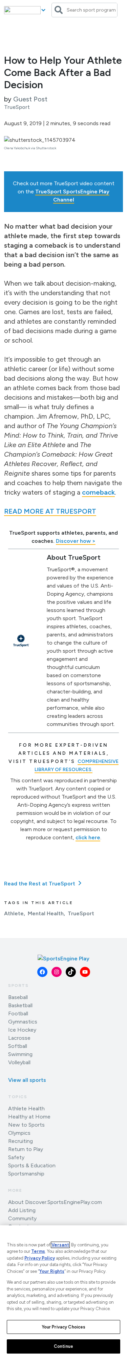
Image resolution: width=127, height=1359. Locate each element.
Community (22, 1218)
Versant (60, 1244)
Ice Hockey (22, 1030)
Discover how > (76, 541)
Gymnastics (22, 1021)
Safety (16, 1157)
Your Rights (51, 1271)
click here (88, 837)
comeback (98, 492)
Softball (17, 1046)
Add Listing (22, 1210)
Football (18, 1013)
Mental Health (46, 913)
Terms (38, 1251)
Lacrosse (19, 1038)
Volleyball (19, 1062)
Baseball (18, 997)
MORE (15, 1190)
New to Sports (26, 1125)
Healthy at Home (29, 1116)
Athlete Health (26, 1108)
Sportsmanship (26, 1173)
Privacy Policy (39, 1258)
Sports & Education (32, 1165)
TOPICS (17, 1096)
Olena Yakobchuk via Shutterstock (30, 148)
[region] (63, 1292)
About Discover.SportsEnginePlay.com (55, 1202)
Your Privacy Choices (64, 1326)
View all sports (27, 1080)
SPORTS (18, 985)
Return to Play (25, 1149)
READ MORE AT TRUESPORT (50, 511)
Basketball (20, 1005)
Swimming (20, 1054)
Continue (63, 1346)
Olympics (19, 1133)
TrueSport (81, 913)
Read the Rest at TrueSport (40, 883)
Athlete (14, 913)
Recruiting (20, 1141)
